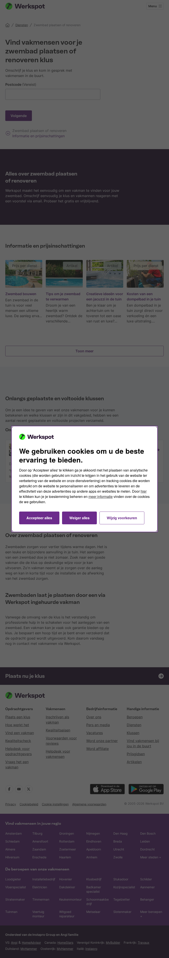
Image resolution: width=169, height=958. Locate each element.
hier (144, 491)
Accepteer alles (39, 517)
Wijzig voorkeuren (122, 517)
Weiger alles (79, 517)
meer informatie (100, 496)
